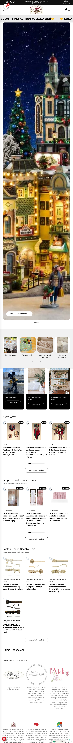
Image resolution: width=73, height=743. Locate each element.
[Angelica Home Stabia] (36, 10)
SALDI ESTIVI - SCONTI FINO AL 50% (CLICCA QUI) (36, 2)
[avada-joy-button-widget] (4, 739)
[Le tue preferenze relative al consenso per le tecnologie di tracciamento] (70, 740)
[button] (3, 10)
